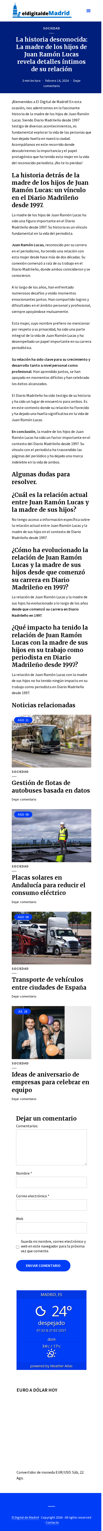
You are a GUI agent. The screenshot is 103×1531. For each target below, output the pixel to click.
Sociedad (51, 28)
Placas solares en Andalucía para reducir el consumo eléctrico (49, 885)
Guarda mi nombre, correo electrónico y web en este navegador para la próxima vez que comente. (53, 1246)
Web (19, 1218)
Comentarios (27, 1125)
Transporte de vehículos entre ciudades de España (49, 983)
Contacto (52, 1522)
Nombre (24, 1173)
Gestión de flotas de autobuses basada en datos (51, 786)
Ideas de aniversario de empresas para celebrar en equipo (50, 1082)
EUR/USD (63, 1472)
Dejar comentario (24, 799)
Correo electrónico (32, 1195)
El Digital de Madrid (25, 1517)
